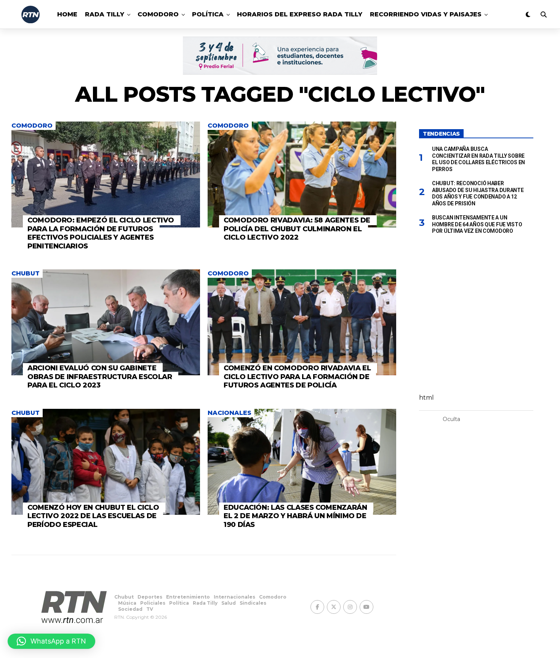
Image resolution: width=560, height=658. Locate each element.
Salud (228, 603)
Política (208, 14)
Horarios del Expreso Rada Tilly (299, 14)
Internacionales (234, 597)
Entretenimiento (188, 597)
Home (67, 14)
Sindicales (253, 603)
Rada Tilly (104, 14)
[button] (51, 641)
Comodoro (158, 14)
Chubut (124, 597)
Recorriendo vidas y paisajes (426, 14)
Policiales (152, 603)
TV (149, 609)
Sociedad (130, 609)
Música (127, 603)
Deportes (150, 597)
